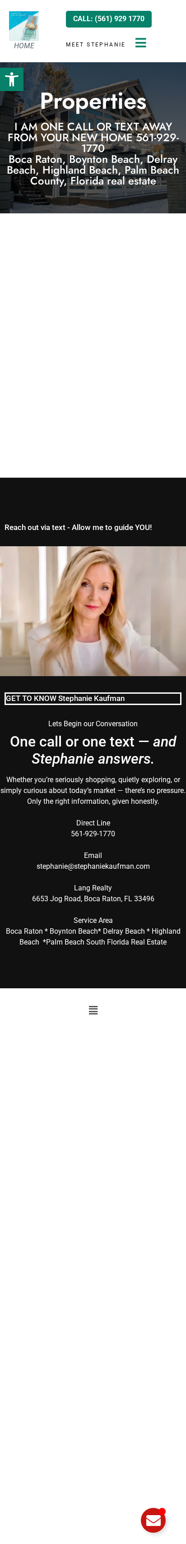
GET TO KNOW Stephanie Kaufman (65, 698)
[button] (11, 79)
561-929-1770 (93, 834)
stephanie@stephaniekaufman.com (93, 866)
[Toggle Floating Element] (153, 1520)
